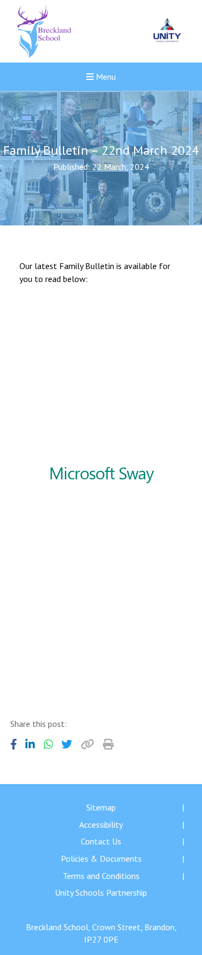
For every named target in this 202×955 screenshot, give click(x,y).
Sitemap (101, 807)
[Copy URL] (87, 744)
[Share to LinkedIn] (30, 744)
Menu (105, 76)
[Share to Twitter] (66, 744)
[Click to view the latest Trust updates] (167, 31)
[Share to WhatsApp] (48, 744)
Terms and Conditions (101, 875)
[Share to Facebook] (13, 744)
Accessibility (101, 824)
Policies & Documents (101, 858)
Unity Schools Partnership (101, 892)
